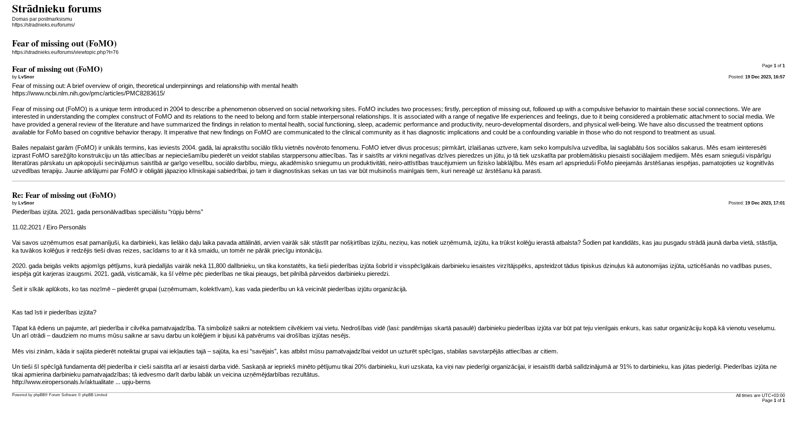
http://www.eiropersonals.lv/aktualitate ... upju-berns (81, 382)
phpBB (39, 395)
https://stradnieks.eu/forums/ (43, 25)
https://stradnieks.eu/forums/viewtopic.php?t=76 (65, 52)
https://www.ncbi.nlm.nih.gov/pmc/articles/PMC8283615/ (88, 93)
